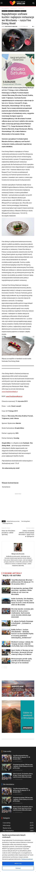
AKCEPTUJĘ (18, 863)
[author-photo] (18, 551)
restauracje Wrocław (7, 523)
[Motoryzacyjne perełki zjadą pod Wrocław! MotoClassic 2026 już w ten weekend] (6, 661)
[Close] (34, 834)
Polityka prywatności (27, 859)
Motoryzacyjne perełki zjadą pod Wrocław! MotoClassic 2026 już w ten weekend (21, 661)
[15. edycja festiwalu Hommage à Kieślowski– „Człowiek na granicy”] (6, 623)
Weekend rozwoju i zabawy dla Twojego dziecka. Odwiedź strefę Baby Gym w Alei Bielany (22, 644)
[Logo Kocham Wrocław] (18, 3)
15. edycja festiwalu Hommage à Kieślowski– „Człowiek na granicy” (22, 623)
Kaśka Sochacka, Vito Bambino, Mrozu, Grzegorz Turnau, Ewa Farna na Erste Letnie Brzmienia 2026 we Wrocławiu (23, 775)
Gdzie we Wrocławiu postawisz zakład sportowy (8, 532)
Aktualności (21, 8)
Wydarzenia (23, 11)
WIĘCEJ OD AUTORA (12, 575)
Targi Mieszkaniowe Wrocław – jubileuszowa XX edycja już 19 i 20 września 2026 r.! (22, 582)
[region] (18, 852)
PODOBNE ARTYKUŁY (12, 573)
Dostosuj (18, 868)
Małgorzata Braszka (11, 26)
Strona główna (5, 8)
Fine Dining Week (25, 521)
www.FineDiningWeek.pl (9, 391)
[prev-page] (3, 667)
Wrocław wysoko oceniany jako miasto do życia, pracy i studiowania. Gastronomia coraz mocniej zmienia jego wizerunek (22, 613)
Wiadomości (13, 8)
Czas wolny (17, 11)
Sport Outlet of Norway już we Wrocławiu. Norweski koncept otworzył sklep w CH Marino (22, 652)
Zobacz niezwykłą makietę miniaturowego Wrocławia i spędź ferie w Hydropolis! (26, 533)
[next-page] (6, 667)
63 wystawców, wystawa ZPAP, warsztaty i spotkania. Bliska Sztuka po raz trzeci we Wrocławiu (23, 766)
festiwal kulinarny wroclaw (13, 521)
